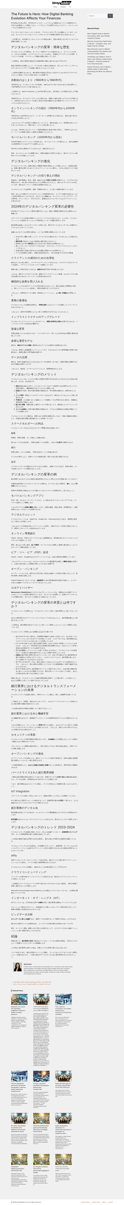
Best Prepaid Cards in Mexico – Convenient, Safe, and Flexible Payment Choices (98, 36)
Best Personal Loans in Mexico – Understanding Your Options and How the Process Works (99, 51)
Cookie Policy (96, 1202)
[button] (70, 7)
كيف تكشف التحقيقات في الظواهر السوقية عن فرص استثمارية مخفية (31, 984)
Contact (110, 1202)
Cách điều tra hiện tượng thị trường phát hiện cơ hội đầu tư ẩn (32, 982)
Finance (63, 7)
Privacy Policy (85, 1202)
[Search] (110, 16)
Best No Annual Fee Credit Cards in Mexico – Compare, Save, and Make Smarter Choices (99, 43)
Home (55, 7)
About (104, 1202)
